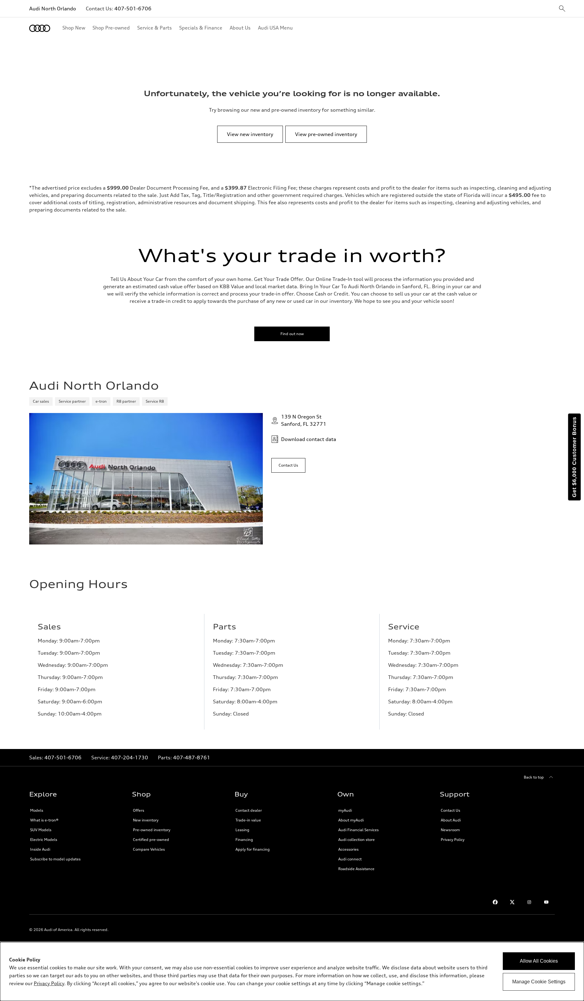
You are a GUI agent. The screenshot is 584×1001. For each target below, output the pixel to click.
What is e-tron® (44, 820)
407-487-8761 (191, 757)
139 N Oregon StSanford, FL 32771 (303, 420)
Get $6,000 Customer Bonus (574, 457)
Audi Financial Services (358, 830)
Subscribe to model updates (55, 859)
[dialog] (292, 971)
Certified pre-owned (151, 839)
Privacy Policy (452, 839)
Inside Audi (40, 849)
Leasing (242, 830)
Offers (138, 810)
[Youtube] (546, 902)
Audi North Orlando (52, 8)
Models (36, 810)
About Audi (451, 820)
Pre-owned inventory (151, 830)
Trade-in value (248, 820)
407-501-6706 (132, 8)
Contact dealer (248, 810)
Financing (244, 839)
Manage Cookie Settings (538, 981)
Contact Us (450, 810)
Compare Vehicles (149, 849)
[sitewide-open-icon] (562, 9)
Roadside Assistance (356, 868)
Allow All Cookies (539, 961)
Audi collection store (356, 839)
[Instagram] (529, 902)
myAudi (345, 810)
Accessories (348, 849)
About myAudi (351, 820)
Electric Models (43, 839)
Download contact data (308, 439)
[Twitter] (512, 902)
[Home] (39, 28)
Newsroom (450, 830)
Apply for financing (252, 849)
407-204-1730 (129, 757)
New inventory (145, 820)
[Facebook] (495, 902)
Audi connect (350, 859)
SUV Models (40, 830)
